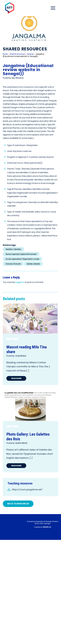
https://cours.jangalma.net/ (27, 489)
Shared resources (17, 54)
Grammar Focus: (15, 163)
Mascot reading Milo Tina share (26, 349)
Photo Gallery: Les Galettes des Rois (28, 436)
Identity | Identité (33, 264)
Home (5, 54)
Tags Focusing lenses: (17, 202)
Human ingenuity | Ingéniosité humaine (21, 254)
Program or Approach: (17, 157)
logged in (19, 282)
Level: (9, 151)
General (30, 54)
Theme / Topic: (14, 169)
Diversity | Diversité (13, 264)
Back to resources (18, 504)
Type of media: (14, 212)
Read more (16, 378)
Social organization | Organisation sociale (22, 259)
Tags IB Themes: (14, 189)
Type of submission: (16, 145)
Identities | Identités (13, 249)
